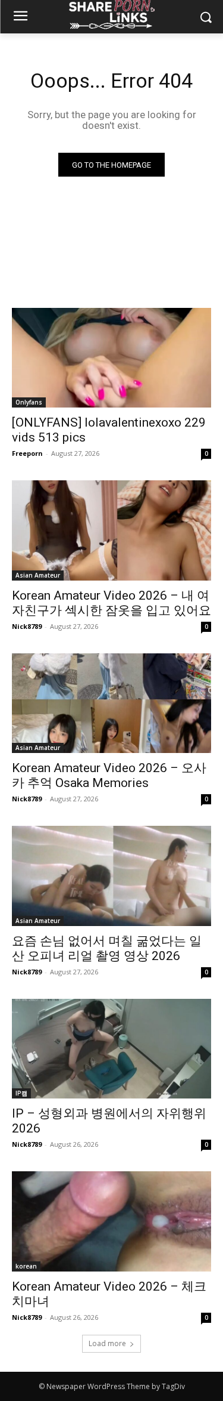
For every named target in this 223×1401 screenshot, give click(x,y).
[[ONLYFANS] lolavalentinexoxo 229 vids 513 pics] (111, 358)
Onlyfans (28, 402)
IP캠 (21, 1093)
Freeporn (27, 453)
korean (26, 1266)
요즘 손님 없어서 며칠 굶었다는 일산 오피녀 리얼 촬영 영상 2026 (107, 948)
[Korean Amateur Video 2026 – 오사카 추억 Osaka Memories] (111, 703)
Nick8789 (27, 626)
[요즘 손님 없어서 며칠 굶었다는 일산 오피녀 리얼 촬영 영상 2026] (111, 876)
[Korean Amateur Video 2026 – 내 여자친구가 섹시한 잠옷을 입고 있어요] (111, 530)
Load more (107, 1343)
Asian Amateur (37, 575)
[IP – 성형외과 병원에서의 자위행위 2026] (111, 1049)
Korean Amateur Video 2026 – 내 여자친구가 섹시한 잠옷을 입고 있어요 (111, 603)
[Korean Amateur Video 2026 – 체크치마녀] (111, 1221)
